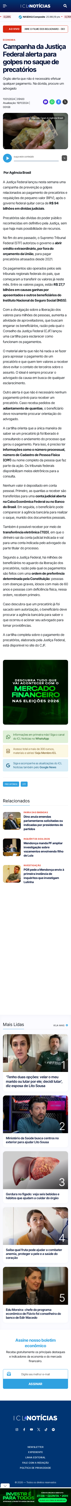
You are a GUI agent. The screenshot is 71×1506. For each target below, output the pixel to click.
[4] (35, 1225)
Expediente (35, 1452)
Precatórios (11, 784)
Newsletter (35, 1447)
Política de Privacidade (35, 1467)
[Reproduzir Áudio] (7, 158)
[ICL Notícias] (35, 5)
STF (24, 784)
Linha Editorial (35, 1457)
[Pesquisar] (65, 5)
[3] (35, 1170)
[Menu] (6, 5)
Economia (9, 39)
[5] (35, 1285)
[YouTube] (31, 1429)
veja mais (59, 1025)
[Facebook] (58, 101)
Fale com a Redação (35, 1462)
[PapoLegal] (45, 101)
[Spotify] (53, 1429)
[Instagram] (17, 1429)
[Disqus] (35, 947)
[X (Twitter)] (65, 101)
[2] (35, 1114)
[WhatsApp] (52, 101)
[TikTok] (46, 1429)
